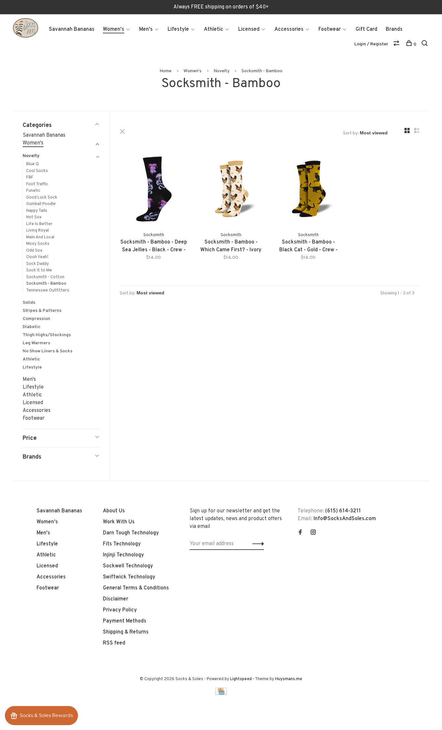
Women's (113, 29)
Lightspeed (241, 679)
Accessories (289, 29)
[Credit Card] (221, 693)
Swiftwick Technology (129, 577)
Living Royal (37, 230)
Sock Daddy (37, 264)
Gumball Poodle (41, 204)
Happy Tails (36, 210)
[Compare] (397, 44)
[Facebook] (300, 533)
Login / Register (371, 44)
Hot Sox (34, 217)
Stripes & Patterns (42, 311)
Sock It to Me (39, 270)
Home (165, 71)
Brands (394, 29)
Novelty (221, 71)
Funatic (33, 190)
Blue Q (32, 164)
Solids (29, 302)
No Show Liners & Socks (47, 351)
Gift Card (366, 29)
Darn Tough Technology (131, 533)
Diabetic (31, 327)
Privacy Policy (120, 610)
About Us (114, 511)
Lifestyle (178, 29)
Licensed (249, 29)
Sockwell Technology (128, 566)
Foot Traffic (37, 184)
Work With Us (119, 522)
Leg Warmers (36, 343)
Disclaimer (115, 599)
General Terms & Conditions (136, 588)
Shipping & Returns (126, 632)
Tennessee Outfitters (47, 290)
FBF (29, 177)
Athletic (213, 29)
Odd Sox (34, 250)
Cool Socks (37, 171)
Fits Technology (122, 544)
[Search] (425, 44)
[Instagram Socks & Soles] (313, 533)
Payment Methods (124, 621)
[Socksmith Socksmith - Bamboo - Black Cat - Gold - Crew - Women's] (308, 190)
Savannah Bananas (71, 29)
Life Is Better (39, 224)
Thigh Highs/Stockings (47, 335)
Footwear (329, 29)
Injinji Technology (123, 555)
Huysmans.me (288, 679)
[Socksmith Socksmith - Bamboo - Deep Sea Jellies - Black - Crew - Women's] (153, 190)
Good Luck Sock (41, 197)
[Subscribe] (256, 544)
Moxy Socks (38, 243)
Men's (146, 29)
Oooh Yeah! (37, 257)
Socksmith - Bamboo (261, 71)
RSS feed (114, 643)
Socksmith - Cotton (45, 277)
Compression (36, 319)
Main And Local (40, 237)
